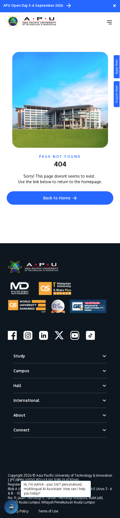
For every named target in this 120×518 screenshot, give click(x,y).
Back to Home (56, 197)
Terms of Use (48, 511)
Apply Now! (116, 66)
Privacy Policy (18, 511)
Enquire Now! (116, 94)
